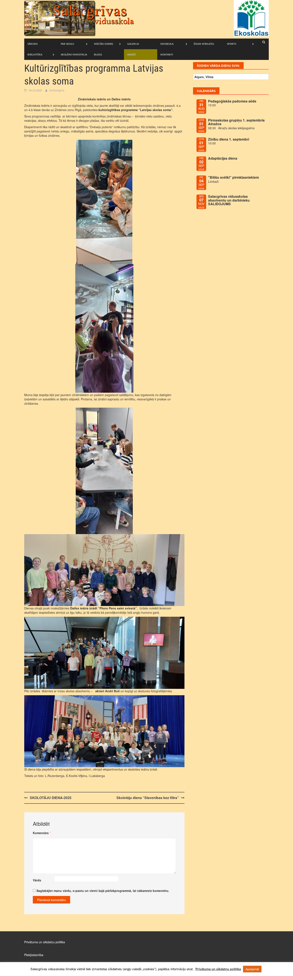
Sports (231, 44)
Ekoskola (167, 44)
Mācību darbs (103, 44)
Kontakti (166, 54)
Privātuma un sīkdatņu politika (44, 942)
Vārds (37, 880)
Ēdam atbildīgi (204, 44)
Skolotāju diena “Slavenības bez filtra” (147, 797)
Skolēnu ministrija (74, 54)
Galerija (133, 44)
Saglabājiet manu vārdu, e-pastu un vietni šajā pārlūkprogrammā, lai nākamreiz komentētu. (102, 890)
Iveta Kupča (56, 90)
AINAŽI (131, 54)
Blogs (98, 54)
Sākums (32, 44)
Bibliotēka (34, 54)
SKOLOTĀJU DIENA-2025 (50, 797)
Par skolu (67, 44)
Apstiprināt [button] (252, 969)
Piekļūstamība (33, 955)
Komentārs (42, 833)
